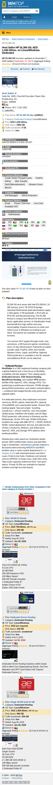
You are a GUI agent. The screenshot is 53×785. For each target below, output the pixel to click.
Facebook (4, 782)
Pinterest (18, 782)
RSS (27, 782)
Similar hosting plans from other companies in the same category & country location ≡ (26, 488)
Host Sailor (43, 39)
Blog (13, 782)
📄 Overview (13, 69)
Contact (5, 778)
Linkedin (23, 782)
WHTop (5, 39)
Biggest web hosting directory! (18, 6)
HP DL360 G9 (22, 289)
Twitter (9, 782)
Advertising (17, 778)
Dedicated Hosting (22, 119)
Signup (27, 17)
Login (14, 17)
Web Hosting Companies (23, 39)
